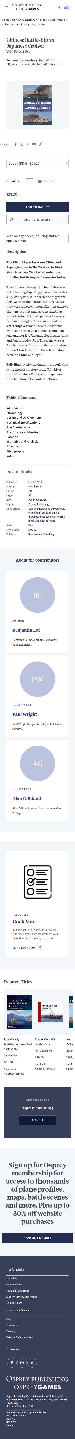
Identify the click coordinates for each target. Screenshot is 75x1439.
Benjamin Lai (26, 630)
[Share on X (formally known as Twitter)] (21, 144)
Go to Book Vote (24, 947)
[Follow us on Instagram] (22, 1363)
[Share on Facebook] (15, 144)
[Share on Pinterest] (27, 144)
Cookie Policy (14, 1303)
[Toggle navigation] (6, 7)
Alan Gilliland (26, 798)
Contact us (12, 1325)
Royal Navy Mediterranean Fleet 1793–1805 (18, 1044)
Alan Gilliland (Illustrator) (42, 64)
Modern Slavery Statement (21, 1297)
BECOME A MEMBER (37, 1238)
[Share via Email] (34, 144)
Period (41, 19)
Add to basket (37, 207)
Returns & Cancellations (19, 1337)
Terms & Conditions (17, 1291)
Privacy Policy (14, 1284)
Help (8, 1319)
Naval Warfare (56, 19)
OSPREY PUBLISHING (23, 19)
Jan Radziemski (43, 1050)
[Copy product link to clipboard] (40, 144)
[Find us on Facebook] (12, 1363)
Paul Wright (24, 714)
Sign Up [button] (38, 1120)
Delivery (11, 1331)
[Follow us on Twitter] (32, 1363)
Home (5, 19)
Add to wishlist (37, 219)
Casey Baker (11, 1055)
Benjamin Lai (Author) (21, 60)
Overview (11, 1278)
